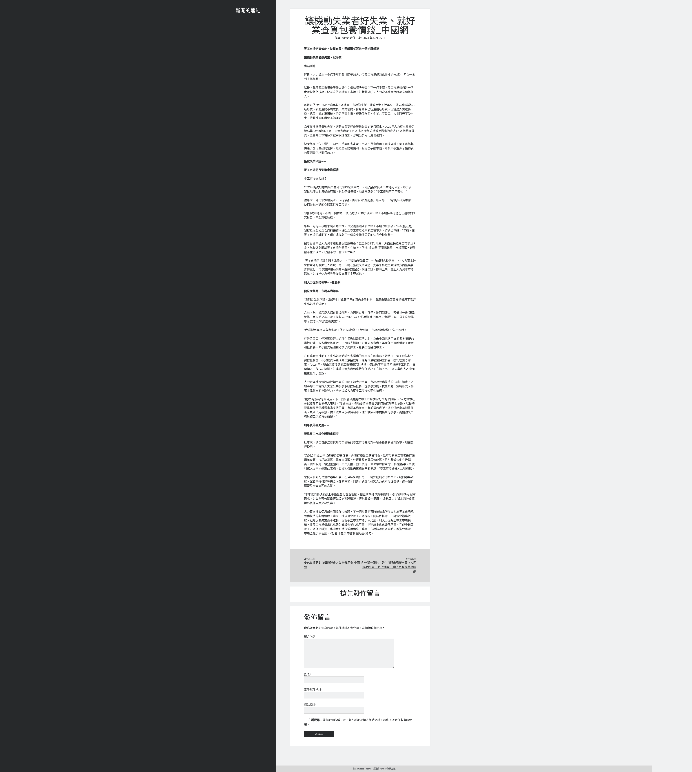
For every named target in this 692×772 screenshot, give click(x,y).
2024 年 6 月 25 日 (374, 37)
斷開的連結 (248, 11)
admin (345, 37)
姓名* (307, 674)
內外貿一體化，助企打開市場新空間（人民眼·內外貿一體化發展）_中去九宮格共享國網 (388, 567)
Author (383, 768)
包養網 (308, 152)
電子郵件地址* (313, 689)
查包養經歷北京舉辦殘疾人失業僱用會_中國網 (332, 565)
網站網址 (310, 704)
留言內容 (310, 636)
